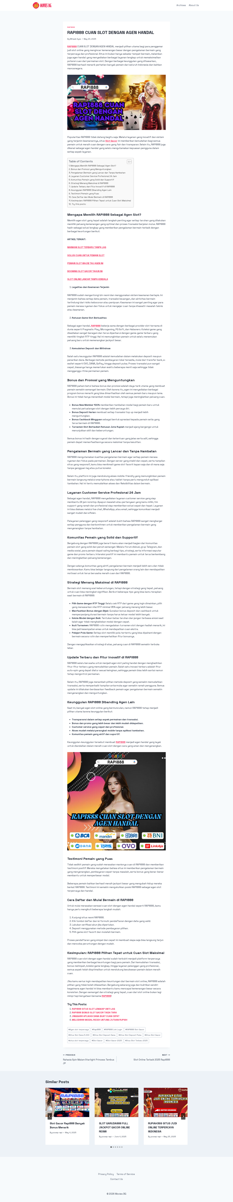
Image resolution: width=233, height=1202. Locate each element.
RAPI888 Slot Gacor (134, 1029)
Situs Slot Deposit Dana (104, 1035)
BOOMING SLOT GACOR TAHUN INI (85, 271)
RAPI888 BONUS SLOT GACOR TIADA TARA (94, 1012)
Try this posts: (79, 204)
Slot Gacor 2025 (114, 1040)
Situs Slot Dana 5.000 (78, 1035)
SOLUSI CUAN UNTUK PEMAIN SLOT (85, 255)
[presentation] (67, 1102)
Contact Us (116, 1179)
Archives (181, 5)
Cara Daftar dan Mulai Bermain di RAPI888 (92, 197)
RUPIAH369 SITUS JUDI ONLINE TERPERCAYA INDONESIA (162, 1127)
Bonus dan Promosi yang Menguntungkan (91, 169)
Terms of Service (125, 1174)
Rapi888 (71, 27)
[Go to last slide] (50, 1116)
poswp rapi (57, 1132)
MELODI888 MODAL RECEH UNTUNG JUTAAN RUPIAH (99, 1019)
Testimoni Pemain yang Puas (85, 193)
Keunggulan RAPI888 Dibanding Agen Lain (91, 190)
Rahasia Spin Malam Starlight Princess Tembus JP (88, 1059)
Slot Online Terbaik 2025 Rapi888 (152, 1057)
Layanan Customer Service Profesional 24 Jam (94, 176)
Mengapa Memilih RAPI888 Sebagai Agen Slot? (93, 165)
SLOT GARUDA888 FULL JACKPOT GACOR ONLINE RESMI (114, 1127)
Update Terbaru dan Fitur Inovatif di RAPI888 (93, 186)
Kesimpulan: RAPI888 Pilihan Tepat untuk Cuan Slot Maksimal (101, 200)
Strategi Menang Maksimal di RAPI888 (89, 183)
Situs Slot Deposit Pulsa (130, 1035)
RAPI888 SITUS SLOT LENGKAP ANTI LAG (93, 1008)
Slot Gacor (97, 1040)
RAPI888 (72, 46)
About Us (194, 5)
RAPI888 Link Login (113, 1029)
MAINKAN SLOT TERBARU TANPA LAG (86, 247)
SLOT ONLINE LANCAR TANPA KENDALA (87, 279)
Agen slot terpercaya (78, 1029)
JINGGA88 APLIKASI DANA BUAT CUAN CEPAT (95, 1016)
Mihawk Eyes (75, 39)
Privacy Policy (106, 1174)
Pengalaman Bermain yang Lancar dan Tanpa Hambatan (98, 172)
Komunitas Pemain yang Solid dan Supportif (92, 179)
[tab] (111, 1147)
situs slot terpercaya (78, 1040)
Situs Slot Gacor (152, 1035)
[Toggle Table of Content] (128, 161)
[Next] (183, 1116)
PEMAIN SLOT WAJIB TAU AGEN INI (85, 263)
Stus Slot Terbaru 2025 (136, 1040)
